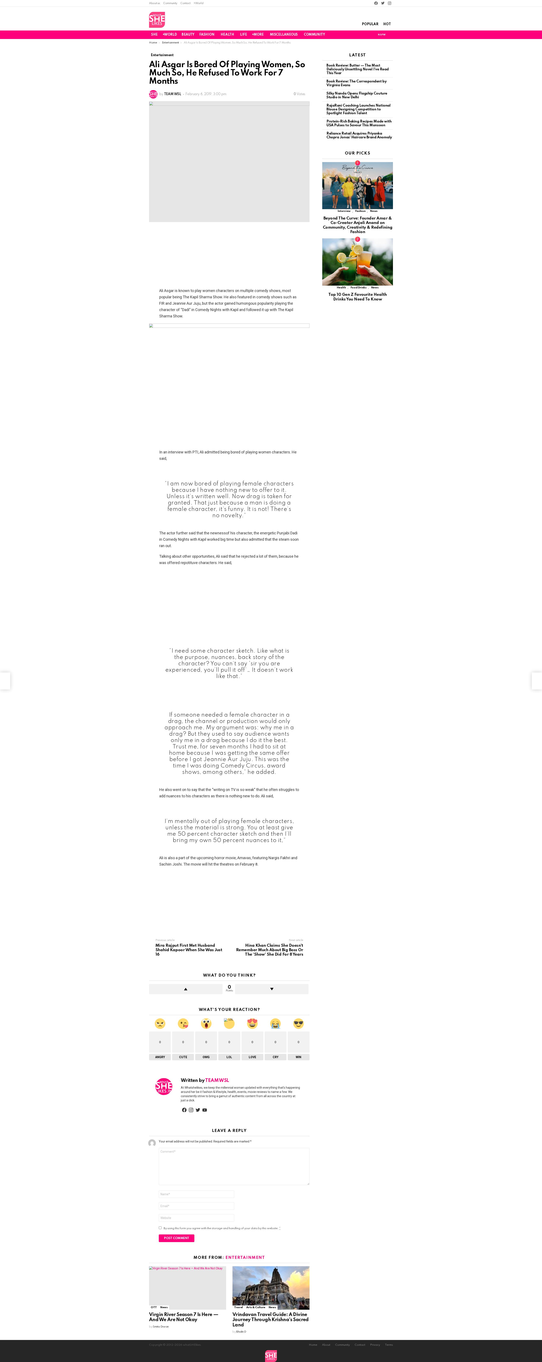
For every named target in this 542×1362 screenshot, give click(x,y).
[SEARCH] (390, 35)
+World (198, 3)
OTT (154, 1307)
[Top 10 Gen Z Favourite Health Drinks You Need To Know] (357, 262)
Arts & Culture (255, 1307)
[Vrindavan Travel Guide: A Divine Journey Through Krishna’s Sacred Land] (271, 1288)
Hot (387, 24)
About (326, 1345)
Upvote (186, 989)
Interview (344, 211)
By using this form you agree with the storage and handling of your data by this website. (222, 1228)
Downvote (271, 989)
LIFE (243, 34)
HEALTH (227, 34)
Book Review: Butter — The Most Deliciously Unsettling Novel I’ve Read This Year (357, 69)
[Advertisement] (229, 256)
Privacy (375, 1345)
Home (313, 1345)
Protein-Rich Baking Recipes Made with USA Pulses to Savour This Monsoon (358, 123)
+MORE (258, 34)
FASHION (206, 34)
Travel (238, 1307)
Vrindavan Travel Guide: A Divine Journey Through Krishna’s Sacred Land (270, 1319)
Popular (370, 24)
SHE (154, 34)
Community (170, 3)
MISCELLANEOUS (284, 34)
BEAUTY (188, 34)
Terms (389, 1345)
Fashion (360, 211)
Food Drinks (358, 287)
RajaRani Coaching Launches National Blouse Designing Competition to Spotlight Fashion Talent (358, 109)
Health (341, 287)
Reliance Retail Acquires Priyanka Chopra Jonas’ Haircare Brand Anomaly (359, 135)
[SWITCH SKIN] (366, 35)
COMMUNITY (314, 34)
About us (154, 3)
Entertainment (245, 1258)
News (164, 1307)
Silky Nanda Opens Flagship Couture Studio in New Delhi (356, 95)
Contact (185, 3)
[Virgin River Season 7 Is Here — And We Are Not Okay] (187, 1288)
